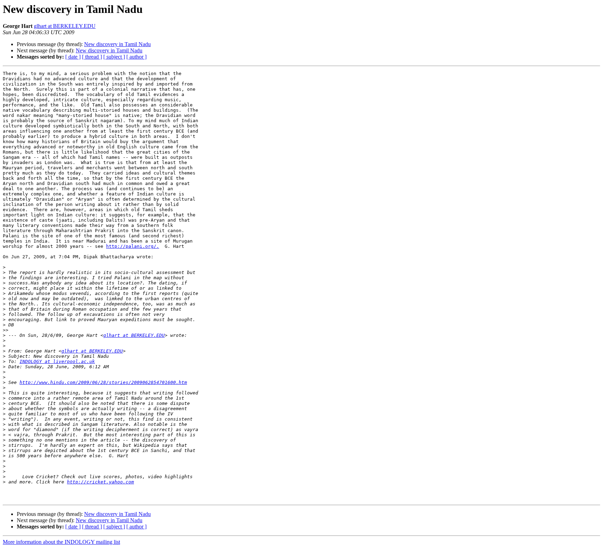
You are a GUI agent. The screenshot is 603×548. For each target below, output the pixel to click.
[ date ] (73, 57)
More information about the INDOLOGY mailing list (61, 542)
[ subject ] (114, 57)
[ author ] (136, 57)
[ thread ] (92, 57)
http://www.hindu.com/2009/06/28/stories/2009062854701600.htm (103, 382)
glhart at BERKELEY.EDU (65, 26)
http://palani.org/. (132, 246)
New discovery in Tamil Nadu (117, 44)
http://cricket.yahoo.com (100, 481)
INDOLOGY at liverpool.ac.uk (57, 361)
